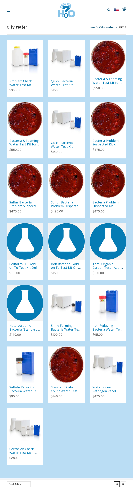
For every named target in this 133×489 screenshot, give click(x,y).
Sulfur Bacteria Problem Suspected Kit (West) (65, 206)
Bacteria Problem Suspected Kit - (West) (105, 206)
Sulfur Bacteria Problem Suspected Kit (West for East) (24, 206)
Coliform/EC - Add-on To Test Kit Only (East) (23, 267)
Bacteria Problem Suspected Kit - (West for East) (105, 144)
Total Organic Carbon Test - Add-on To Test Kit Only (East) (106, 269)
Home (90, 28)
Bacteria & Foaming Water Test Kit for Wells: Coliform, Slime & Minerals (107, 84)
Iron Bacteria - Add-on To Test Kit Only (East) (65, 267)
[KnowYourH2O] (66, 10)
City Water (106, 28)
